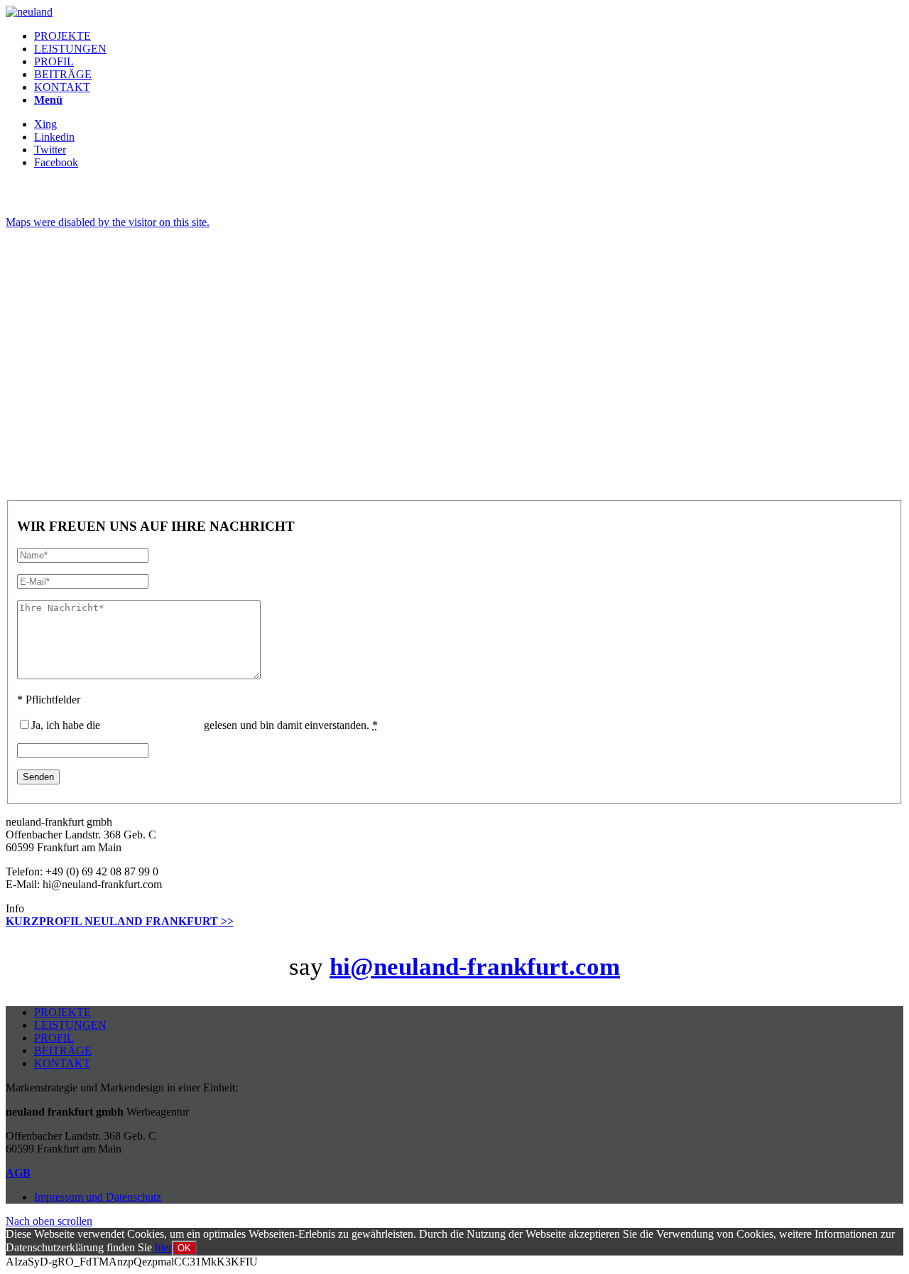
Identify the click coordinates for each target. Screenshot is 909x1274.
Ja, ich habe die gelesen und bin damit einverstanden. (204, 725)
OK (184, 1248)
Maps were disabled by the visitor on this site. (107, 222)
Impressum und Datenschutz (97, 1197)
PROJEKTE (62, 1012)
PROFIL (54, 1038)
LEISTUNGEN (70, 1025)
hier (163, 1247)
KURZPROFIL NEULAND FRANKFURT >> (120, 921)
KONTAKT (62, 1063)
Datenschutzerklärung (152, 725)
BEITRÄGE (63, 1050)
